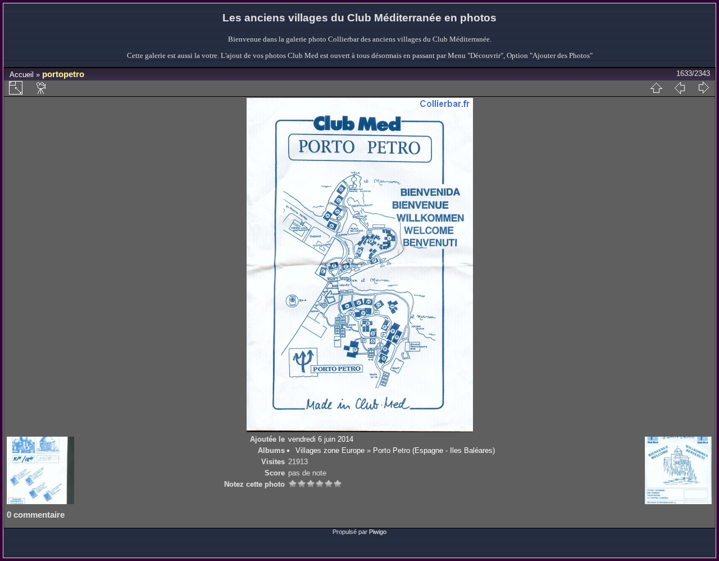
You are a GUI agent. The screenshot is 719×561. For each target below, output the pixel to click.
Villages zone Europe (330, 450)
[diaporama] (41, 87)
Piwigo (377, 531)
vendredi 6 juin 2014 (320, 439)
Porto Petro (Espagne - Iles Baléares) (434, 450)
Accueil (22, 74)
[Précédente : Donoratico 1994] (679, 87)
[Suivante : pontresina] (703, 87)
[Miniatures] (656, 87)
